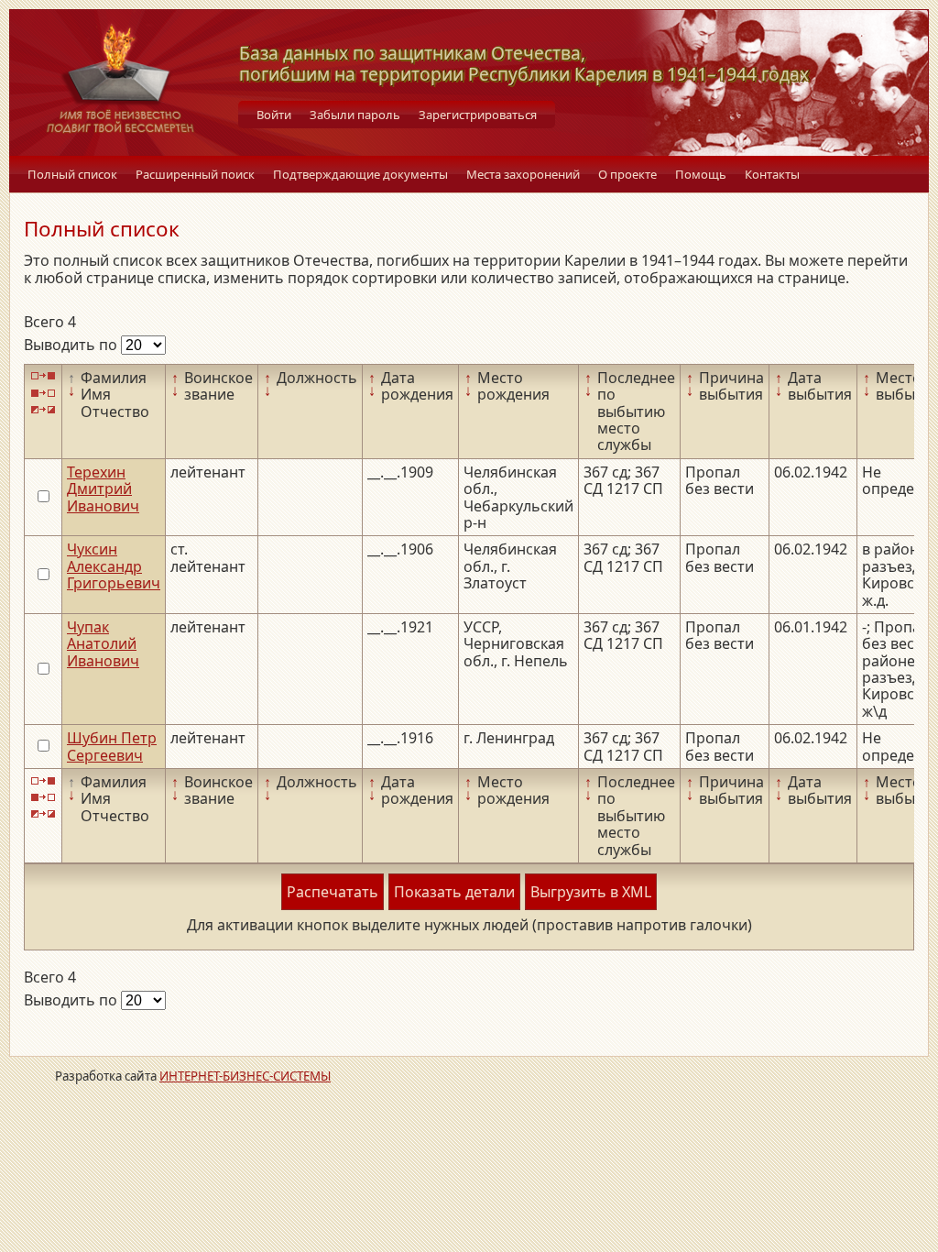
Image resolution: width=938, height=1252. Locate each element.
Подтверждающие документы (360, 174)
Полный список (72, 174)
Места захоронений (523, 174)
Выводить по (72, 345)
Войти (273, 114)
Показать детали (454, 892)
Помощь (700, 174)
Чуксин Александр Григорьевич (113, 566)
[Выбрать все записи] (43, 376)
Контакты (772, 174)
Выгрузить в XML (590, 892)
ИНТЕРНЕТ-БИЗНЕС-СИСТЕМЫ (245, 1076)
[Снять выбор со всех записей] (43, 393)
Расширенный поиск (195, 174)
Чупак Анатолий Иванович (103, 644)
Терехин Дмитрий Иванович (103, 489)
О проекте (627, 174)
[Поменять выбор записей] (43, 410)
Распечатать (332, 892)
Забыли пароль (355, 114)
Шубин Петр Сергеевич (112, 746)
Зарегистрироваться (478, 114)
